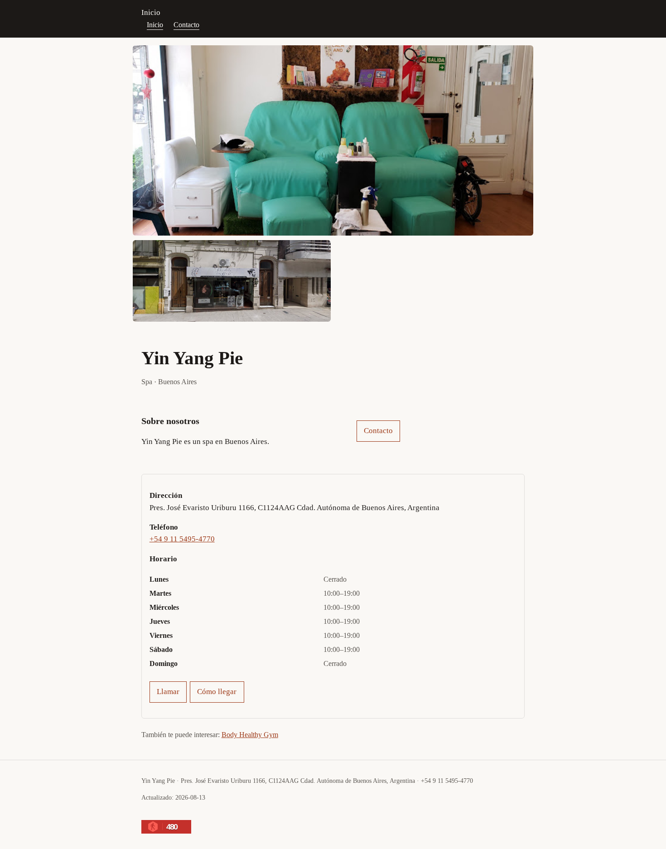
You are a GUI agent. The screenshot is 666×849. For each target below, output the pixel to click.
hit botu (179, 814)
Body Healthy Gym (250, 734)
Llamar (168, 691)
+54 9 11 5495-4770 (182, 539)
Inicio (150, 12)
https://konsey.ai (229, 814)
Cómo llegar (216, 691)
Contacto (186, 25)
